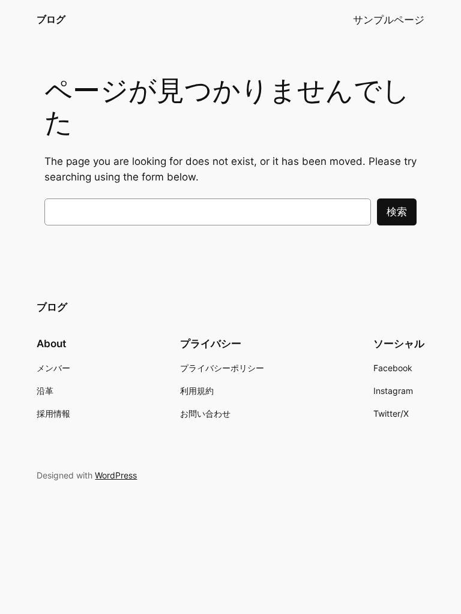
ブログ (51, 19)
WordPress (116, 475)
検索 (397, 212)
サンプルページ (388, 20)
